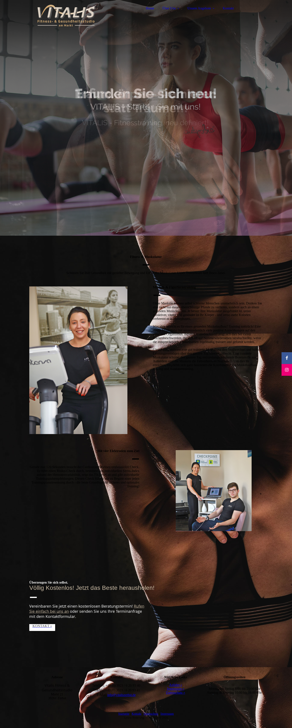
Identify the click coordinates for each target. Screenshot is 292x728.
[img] (66, 15)
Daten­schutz (151, 713)
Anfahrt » (175, 685)
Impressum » (175, 689)
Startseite (123, 713)
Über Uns (169, 8)
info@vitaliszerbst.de (121, 695)
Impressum (167, 713)
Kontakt (228, 8)
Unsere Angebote (199, 8)
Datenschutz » (175, 692)
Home (150, 8)
